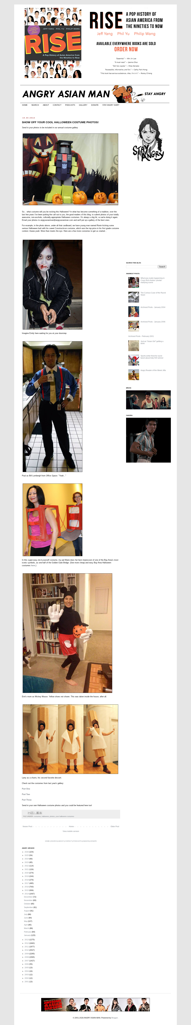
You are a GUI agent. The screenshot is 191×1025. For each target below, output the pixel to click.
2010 (27, 950)
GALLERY (83, 105)
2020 (27, 873)
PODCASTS (70, 105)
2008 (27, 957)
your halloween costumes (65, 816)
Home (71, 826)
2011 (27, 947)
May (26, 921)
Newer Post (27, 826)
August (27, 911)
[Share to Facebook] (37, 812)
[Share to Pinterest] (40, 812)
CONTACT (57, 105)
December (28, 897)
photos (52, 816)
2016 (27, 887)
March (27, 928)
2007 (27, 961)
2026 (27, 852)
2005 (27, 968)
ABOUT (46, 105)
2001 (27, 982)
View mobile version (71, 831)
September (28, 907)
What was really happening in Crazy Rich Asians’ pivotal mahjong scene (153, 280)
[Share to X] (34, 812)
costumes (37, 816)
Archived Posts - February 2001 (141, 336)
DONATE (94, 105)
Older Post (115, 826)
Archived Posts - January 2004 (153, 307)
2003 (27, 975)
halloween (45, 816)
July (26, 914)
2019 (27, 876)
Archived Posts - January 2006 (153, 322)
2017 (27, 883)
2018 (27, 880)
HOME (24, 105)
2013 (27, 940)
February (28, 932)
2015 (27, 890)
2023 (27, 862)
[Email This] (29, 812)
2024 (27, 859)
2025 (27, 855)
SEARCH (35, 105)
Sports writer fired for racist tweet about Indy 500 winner (152, 357)
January (27, 935)
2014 (27, 894)
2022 (27, 866)
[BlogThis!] (32, 812)
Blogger (114, 1018)
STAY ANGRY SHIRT (110, 105)
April (26, 925)
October (27, 904)
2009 (27, 954)
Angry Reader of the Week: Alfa (153, 370)
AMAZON (86, 841)
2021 (27, 869)
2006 (27, 964)
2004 (27, 971)
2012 (27, 943)
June (26, 918)
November (28, 900)
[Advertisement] (148, 212)
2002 (27, 978)
